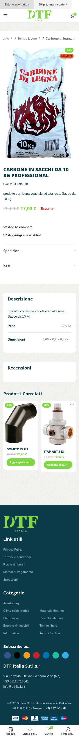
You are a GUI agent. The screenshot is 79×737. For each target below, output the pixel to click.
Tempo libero (48, 625)
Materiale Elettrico (52, 610)
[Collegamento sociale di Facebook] (7, 655)
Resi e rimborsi (13, 564)
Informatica (11, 633)
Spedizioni (10, 579)
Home (5, 38)
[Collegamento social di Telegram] (65, 655)
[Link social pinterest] (36, 655)
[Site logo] (39, 15)
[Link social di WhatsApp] (55, 655)
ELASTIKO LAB (56, 708)
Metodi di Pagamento (18, 572)
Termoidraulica (50, 633)
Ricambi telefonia (51, 618)
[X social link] (17, 655)
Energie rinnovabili (16, 625)
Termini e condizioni (17, 557)
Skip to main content (53, 4)
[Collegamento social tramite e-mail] (26, 655)
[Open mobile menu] (5, 15)
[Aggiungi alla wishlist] (34, 405)
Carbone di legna (58, 38)
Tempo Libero (28, 38)
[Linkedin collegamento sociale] (46, 655)
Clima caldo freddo (16, 610)
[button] (21, 462)
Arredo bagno (12, 603)
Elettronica (10, 618)
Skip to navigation (16, 4)
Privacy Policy (12, 549)
